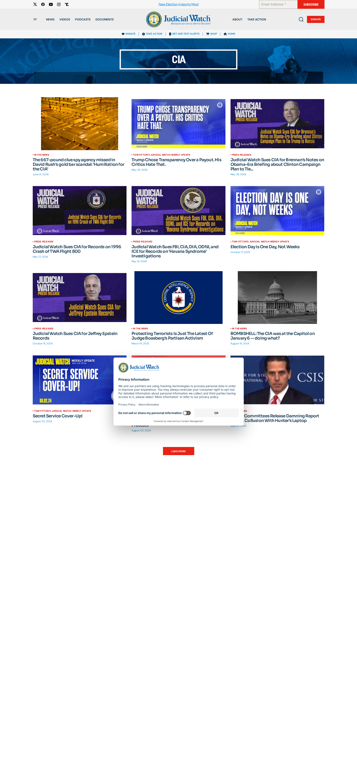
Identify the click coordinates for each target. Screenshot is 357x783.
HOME (231, 33)
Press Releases (241, 155)
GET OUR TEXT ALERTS (185, 33)
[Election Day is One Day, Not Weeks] (277, 210)
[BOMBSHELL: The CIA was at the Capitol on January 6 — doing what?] (277, 297)
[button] (35, 19)
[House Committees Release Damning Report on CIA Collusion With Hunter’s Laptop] (277, 380)
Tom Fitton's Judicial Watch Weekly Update (161, 155)
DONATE (130, 33)
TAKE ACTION (154, 33)
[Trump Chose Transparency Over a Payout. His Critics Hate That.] (178, 123)
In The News (41, 155)
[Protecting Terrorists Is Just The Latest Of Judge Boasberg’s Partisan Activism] (178, 297)
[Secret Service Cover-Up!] (80, 380)
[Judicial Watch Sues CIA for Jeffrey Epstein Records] (80, 297)
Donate (316, 19)
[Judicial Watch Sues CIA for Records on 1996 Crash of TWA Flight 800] (80, 210)
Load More (178, 451)
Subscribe (311, 4)
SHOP (213, 33)
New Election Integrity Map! (179, 4)
